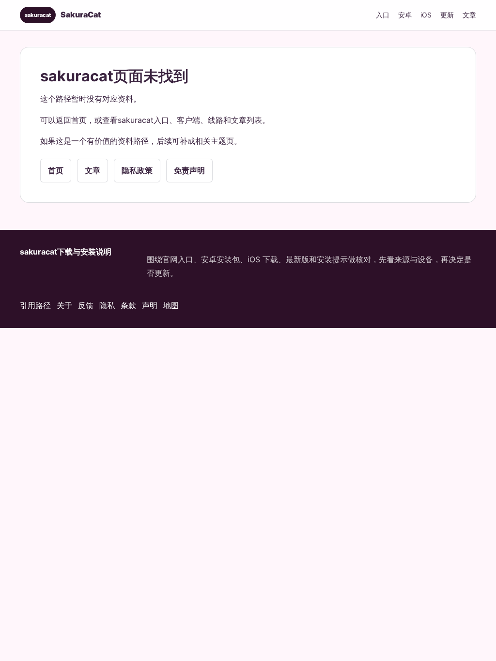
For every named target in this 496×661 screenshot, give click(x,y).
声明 (149, 305)
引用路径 (35, 305)
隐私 (107, 305)
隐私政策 (137, 170)
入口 (382, 15)
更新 (447, 15)
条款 (128, 305)
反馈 (85, 305)
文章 (469, 15)
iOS (426, 15)
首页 (55, 170)
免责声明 (189, 170)
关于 (64, 305)
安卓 (405, 15)
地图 (171, 305)
